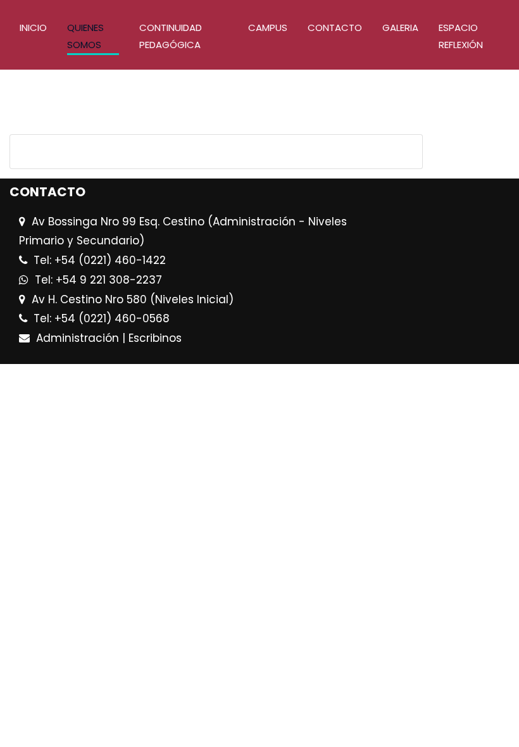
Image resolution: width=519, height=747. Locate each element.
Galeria (400, 27)
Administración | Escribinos (109, 338)
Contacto (335, 27)
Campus (267, 27)
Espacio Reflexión (461, 36)
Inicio (33, 27)
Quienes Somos (85, 36)
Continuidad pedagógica (170, 36)
